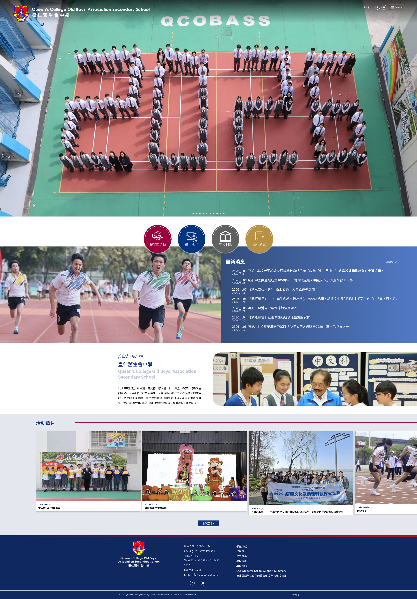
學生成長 (241, 556)
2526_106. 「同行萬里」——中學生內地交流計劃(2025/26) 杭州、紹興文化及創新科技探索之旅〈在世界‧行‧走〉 (315, 300)
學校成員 (241, 561)
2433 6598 (194, 570)
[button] (193, 213)
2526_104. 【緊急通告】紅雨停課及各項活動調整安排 (271, 318)
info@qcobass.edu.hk (205, 574)
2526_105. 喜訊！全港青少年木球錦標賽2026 (265, 309)
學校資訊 (241, 566)
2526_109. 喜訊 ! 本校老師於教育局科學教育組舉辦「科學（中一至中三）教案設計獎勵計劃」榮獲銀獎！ (308, 272)
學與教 (240, 551)
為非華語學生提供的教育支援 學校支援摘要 (261, 575)
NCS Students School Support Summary (261, 571)
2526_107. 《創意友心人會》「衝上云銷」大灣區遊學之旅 (273, 290)
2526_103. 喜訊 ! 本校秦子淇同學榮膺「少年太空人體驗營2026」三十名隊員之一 (290, 328)
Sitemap (294, 594)
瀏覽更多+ (392, 262)
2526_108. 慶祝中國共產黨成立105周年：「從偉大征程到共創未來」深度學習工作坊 (292, 281)
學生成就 (241, 546)
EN (365, 7)
